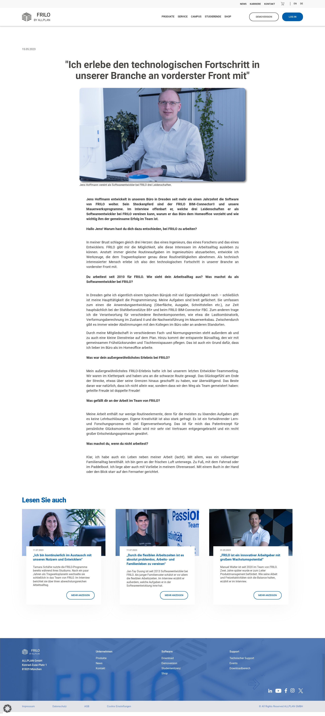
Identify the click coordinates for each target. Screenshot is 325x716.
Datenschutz (59, 706)
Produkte (168, 16)
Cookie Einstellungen (119, 706)
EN (295, 3)
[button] (7, 708)
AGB (86, 706)
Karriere (255, 4)
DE (301, 3)
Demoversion (169, 663)
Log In (292, 16)
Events (233, 663)
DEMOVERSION (264, 16)
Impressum (28, 706)
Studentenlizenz (171, 668)
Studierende (213, 16)
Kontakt (269, 4)
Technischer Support (242, 658)
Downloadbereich (240, 668)
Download (167, 658)
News (243, 4)
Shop (227, 16)
